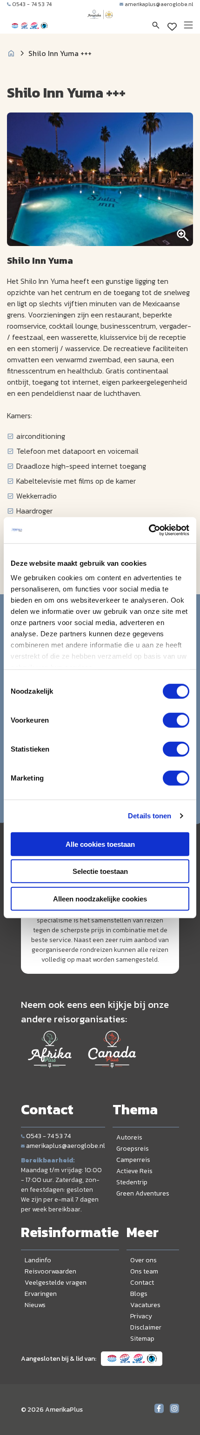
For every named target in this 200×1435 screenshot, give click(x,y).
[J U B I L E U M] (100, 23)
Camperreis (133, 1160)
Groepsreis (132, 1149)
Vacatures (145, 1305)
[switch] (176, 719)
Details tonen (149, 816)
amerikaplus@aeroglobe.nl (159, 4)
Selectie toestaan (100, 871)
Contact (142, 1282)
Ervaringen (41, 1294)
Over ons (143, 1260)
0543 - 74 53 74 (32, 4)
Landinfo (38, 1260)
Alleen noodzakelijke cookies (100, 898)
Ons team (144, 1271)
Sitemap (142, 1339)
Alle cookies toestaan (100, 844)
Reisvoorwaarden (50, 1271)
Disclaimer (145, 1327)
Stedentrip (131, 1182)
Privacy (141, 1316)
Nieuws (35, 1305)
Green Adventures (142, 1193)
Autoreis (129, 1137)
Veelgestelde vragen (56, 1282)
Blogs (138, 1294)
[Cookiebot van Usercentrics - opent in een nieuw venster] (148, 530)
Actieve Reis (134, 1171)
